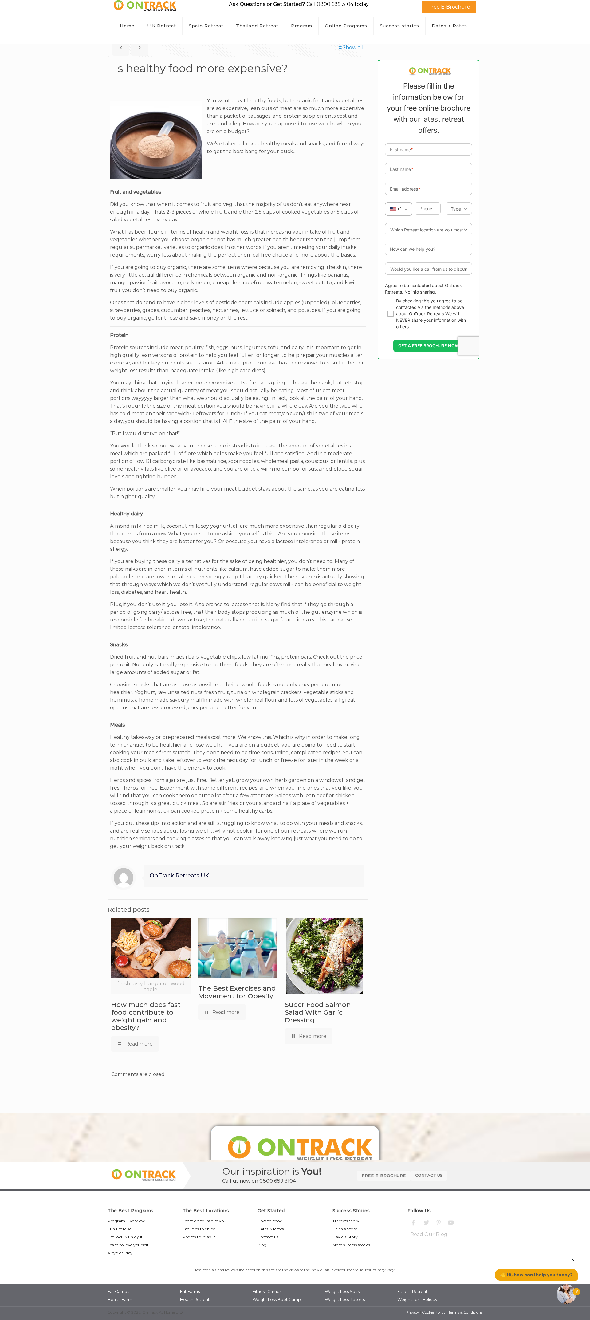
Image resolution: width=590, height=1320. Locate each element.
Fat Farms (190, 1291)
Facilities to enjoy (199, 1229)
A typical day (120, 1253)
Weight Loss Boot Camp (277, 1299)
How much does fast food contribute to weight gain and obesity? (145, 1016)
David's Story (345, 1237)
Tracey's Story (345, 1221)
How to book (270, 1221)
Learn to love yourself (128, 1245)
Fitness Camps (267, 1291)
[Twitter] (425, 1222)
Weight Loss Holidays (418, 1299)
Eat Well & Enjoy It (125, 1237)
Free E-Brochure (449, 7)
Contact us (268, 1237)
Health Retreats (195, 1299)
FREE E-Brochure (384, 1175)
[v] (451, 1222)
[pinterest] (438, 1222)
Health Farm (120, 1299)
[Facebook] (413, 1222)
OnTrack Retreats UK (179, 875)
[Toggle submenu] (162, 41)
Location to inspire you (204, 1221)
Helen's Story (344, 1229)
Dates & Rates (271, 1229)
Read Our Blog (428, 1234)
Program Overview (126, 1221)
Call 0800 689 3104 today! (338, 4)
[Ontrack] (145, 10)
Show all (353, 47)
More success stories (351, 1245)
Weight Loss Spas (342, 1291)
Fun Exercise (119, 1229)
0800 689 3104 (277, 1181)
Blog (262, 1245)
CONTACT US (428, 1175)
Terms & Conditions (465, 1312)
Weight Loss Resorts (345, 1299)
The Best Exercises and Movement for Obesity (237, 992)
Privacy (412, 1312)
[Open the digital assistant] (566, 1294)
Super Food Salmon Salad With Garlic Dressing (318, 1012)
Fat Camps (118, 1291)
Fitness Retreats (413, 1291)
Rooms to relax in (199, 1237)
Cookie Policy (434, 1312)
